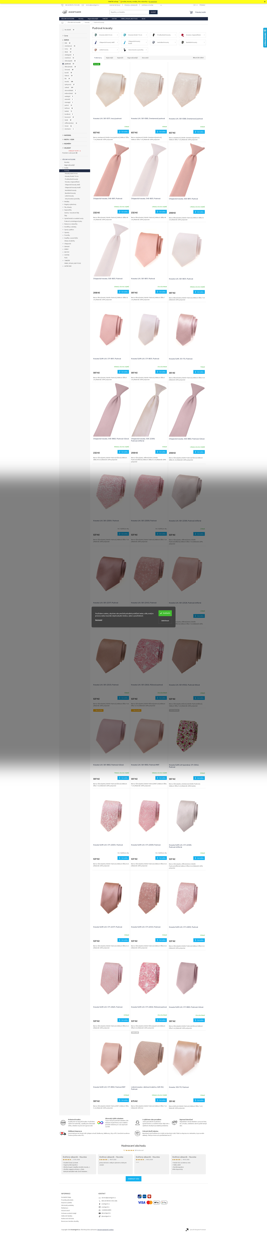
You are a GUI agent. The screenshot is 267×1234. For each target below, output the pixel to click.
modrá (69, 82)
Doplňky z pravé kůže (71, 238)
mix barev (69, 129)
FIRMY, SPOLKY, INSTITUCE (72, 263)
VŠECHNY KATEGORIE (68, 159)
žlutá (68, 52)
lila (67, 79)
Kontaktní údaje (115, 5)
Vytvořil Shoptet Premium (198, 1230)
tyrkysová (69, 85)
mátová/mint (70, 93)
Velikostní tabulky (66, 1216)
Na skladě (69, 30)
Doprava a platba (147, 5)
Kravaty (66, 171)
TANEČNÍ (67, 261)
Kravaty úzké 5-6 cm (71, 173)
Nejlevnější (109, 58)
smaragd (69, 102)
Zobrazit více (133, 1179)
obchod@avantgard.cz (109, 1198)
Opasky (66, 232)
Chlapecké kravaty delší (72, 185)
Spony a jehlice (69, 230)
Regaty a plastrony (70, 204)
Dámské (66, 247)
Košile (66, 168)
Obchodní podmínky (67, 1205)
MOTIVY (66, 252)
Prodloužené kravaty (71, 179)
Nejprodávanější (69, 165)
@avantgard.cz (106, 1216)
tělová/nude (70, 67)
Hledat (153, 12)
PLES (65, 258)
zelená (69, 87)
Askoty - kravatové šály (71, 213)
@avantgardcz (106, 1213)
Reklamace (64, 1208)
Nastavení (98, 620)
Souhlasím (166, 613)
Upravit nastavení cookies (105, 1230)
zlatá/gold (69, 55)
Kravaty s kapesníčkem (72, 182)
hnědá (68, 111)
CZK (194, 5)
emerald (69, 99)
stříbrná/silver (71, 123)
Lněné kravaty (69, 196)
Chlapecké (67, 244)
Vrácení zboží (65, 1211)
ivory (68, 49)
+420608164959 (106, 1210)
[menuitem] (67, 18)
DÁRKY (66, 249)
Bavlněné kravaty (70, 193)
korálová (69, 114)
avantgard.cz (106, 1204)
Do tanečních (153, 2)
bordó (68, 73)
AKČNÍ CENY (68, 266)
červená (69, 70)
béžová (69, 108)
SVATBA (66, 255)
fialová (68, 76)
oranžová (69, 58)
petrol (68, 105)
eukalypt (69, 96)
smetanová (70, 46)
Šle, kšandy (68, 207)
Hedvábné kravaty (70, 190)
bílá (67, 43)
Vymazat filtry (74, 151)
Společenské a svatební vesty (73, 218)
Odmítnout (165, 621)
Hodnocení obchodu (133, 1145)
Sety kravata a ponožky (72, 199)
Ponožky (67, 235)
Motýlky (66, 202)
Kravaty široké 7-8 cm (71, 176)
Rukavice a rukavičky (70, 224)
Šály (65, 216)
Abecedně (145, 58)
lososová (69, 117)
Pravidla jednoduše (131, 5)
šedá (68, 120)
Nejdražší (120, 58)
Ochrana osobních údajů (68, 1213)
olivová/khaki (70, 90)
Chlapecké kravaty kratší (72, 188)
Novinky (66, 162)
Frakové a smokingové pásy (73, 221)
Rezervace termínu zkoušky (70, 1221)
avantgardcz (105, 1207)
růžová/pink (70, 61)
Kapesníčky (68, 210)
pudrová (69, 64)
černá (68, 126)
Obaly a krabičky (69, 241)
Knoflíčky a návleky (70, 227)
